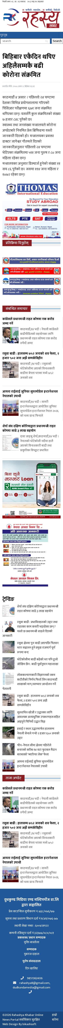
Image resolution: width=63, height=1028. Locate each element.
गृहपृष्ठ (3, 35)
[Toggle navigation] (61, 35)
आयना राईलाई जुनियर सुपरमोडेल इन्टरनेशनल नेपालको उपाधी (35, 764)
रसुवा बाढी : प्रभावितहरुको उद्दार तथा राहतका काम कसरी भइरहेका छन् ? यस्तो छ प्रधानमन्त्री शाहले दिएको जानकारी (30, 629)
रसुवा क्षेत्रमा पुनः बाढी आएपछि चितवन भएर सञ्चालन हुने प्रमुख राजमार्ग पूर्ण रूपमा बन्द (37, 648)
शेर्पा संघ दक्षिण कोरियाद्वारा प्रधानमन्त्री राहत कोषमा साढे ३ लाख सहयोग (37, 609)
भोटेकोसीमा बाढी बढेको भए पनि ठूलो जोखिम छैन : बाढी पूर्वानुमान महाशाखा (37, 662)
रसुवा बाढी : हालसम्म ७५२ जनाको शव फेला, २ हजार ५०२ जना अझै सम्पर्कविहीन (38, 700)
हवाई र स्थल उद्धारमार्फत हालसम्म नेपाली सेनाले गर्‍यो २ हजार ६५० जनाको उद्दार (38, 733)
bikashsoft (29, 1024)
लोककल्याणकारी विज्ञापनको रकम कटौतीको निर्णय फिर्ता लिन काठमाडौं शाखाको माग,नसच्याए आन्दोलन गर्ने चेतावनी (29, 681)
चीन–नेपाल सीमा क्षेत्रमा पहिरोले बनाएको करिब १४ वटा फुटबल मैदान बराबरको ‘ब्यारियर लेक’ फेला (37, 750)
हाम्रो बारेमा (55, 1017)
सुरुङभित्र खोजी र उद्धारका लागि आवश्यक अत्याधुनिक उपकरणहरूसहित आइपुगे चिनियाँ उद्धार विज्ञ (38, 717)
